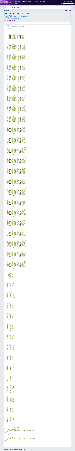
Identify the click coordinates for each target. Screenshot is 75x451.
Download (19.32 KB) (10, 20)
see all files (26, 16)
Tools (34, 1)
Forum (37, 1)
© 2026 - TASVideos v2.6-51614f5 (9, 449)
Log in (72, 1)
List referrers (22, 449)
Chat (41, 1)
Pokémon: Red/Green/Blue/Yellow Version (15, 16)
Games (19, 1)
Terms (16, 449)
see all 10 (20, 18)
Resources (45, 1)
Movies (23, 1)
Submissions (28, 1)
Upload (7, 10)
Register (67, 1)
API (18, 449)
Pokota (17, 18)
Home (15, 1)
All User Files (68, 10)
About (15, 3)
